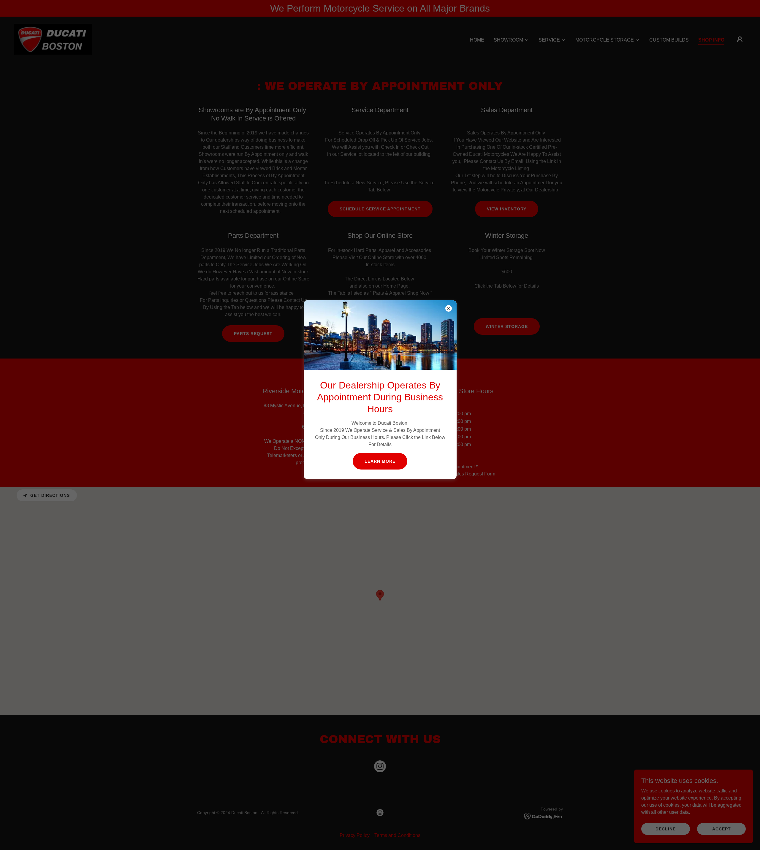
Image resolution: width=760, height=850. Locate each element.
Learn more (380, 461)
